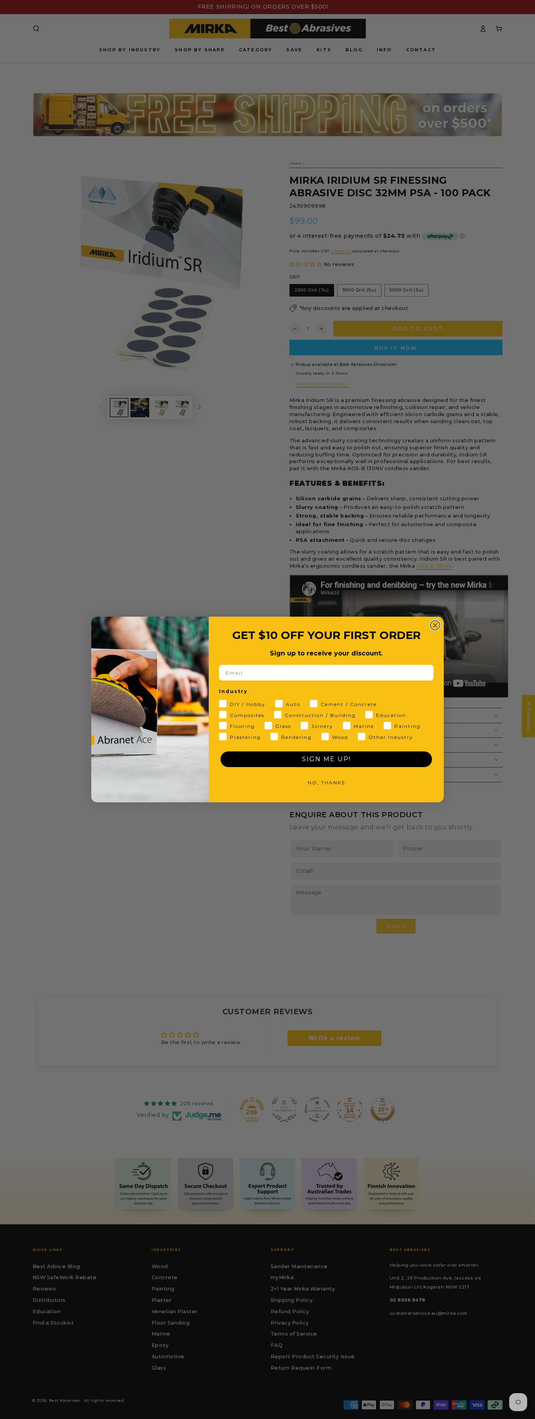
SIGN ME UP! (326, 759)
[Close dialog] (435, 625)
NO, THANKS (326, 783)
